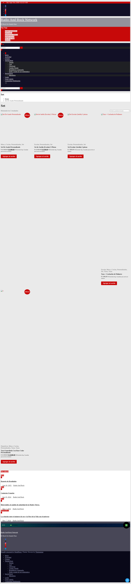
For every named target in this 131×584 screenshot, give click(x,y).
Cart (10, 64)
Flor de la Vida (10, 38)
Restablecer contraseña (16, 70)
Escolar (36, 144)
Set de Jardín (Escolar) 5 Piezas (45, 147)
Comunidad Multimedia (12, 81)
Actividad (8, 57)
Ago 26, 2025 (7, 485)
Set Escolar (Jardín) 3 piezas (77, 147)
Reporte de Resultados (8, 481)
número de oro (9, 37)
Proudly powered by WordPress (11, 552)
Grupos (7, 59)
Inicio (7, 55)
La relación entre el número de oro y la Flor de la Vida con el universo (25, 516)
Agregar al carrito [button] (8, 156)
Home (7, 99)
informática (8, 33)
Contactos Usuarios (7, 493)
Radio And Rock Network (19, 20)
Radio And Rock (18, 485)
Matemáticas (5, 511)
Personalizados (16, 144)
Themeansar (39, 552)
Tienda (11, 62)
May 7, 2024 (6, 509)
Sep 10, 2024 (6, 497)
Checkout (12, 66)
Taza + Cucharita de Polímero (111, 274)
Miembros (12, 75)
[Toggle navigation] (3, 44)
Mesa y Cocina (6, 144)
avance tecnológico (11, 31)
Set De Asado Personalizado (10, 147)
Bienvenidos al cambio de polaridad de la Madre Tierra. (20, 505)
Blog (2, 475)
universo (7, 40)
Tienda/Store (9, 60)
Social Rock (9, 73)
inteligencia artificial (11, 35)
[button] (1, 46)
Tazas (106, 271)
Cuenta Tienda (13, 68)
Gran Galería (9, 79)
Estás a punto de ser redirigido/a (19, 72)
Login (7, 77)
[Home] (5, 53)
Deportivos (4, 446)
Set (23, 144)
